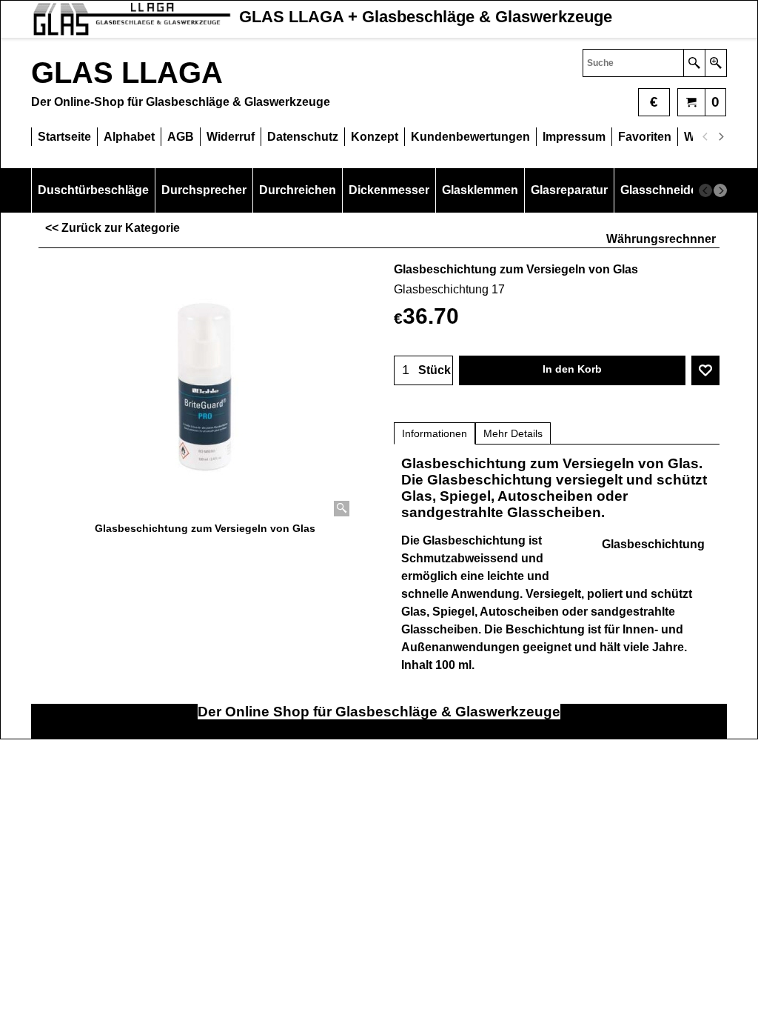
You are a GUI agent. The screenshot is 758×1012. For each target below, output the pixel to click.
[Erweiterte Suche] (715, 63)
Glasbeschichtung (653, 544)
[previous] (705, 137)
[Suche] (694, 63)
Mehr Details (513, 433)
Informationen (434, 433)
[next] (720, 137)
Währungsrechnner (661, 239)
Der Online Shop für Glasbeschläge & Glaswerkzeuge (379, 711)
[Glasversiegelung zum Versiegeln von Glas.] (205, 388)
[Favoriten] (705, 370)
